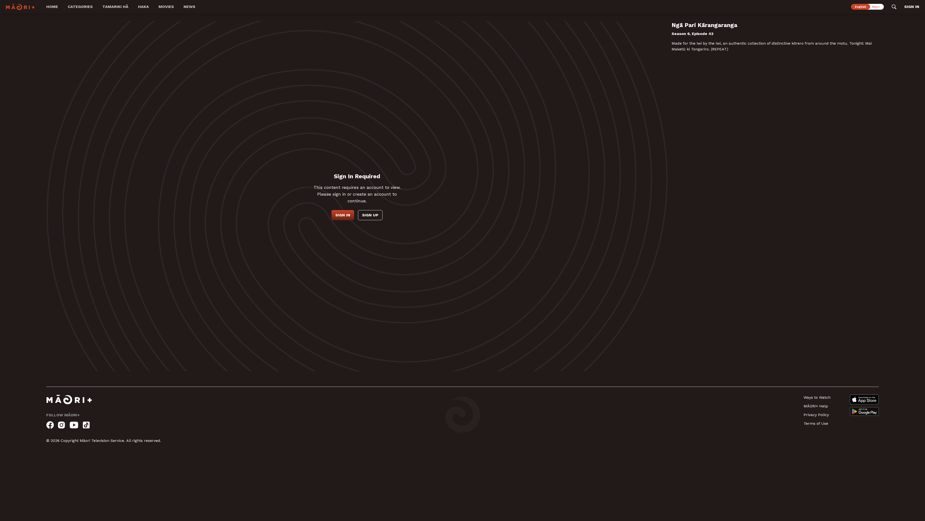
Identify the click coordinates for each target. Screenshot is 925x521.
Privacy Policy (816, 414)
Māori (876, 6)
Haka (143, 6)
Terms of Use (816, 423)
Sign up (370, 215)
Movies (166, 6)
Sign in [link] (911, 6)
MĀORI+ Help (816, 406)
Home (52, 6)
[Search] (894, 7)
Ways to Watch (817, 397)
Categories (80, 6)
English (860, 6)
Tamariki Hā (115, 6)
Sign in (342, 215)
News (189, 6)
